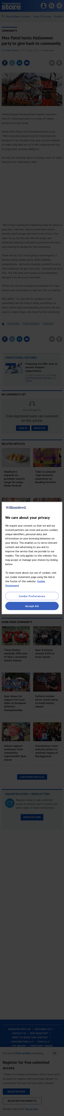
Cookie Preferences (32, 596)
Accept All (32, 606)
